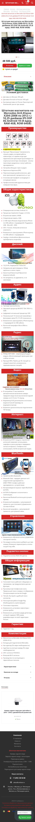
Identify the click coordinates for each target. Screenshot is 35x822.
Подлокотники (17, 764)
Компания (17, 735)
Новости (17, 741)
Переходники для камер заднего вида (17, 769)
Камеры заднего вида (17, 754)
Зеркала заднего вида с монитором (17, 756)
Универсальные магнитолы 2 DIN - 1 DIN (17, 761)
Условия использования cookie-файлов (17, 805)
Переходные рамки (17, 759)
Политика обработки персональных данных (17, 803)
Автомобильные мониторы (17, 767)
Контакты (17, 746)
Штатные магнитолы (17, 751)
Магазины (17, 744)
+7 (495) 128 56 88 (19, 778)
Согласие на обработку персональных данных (17, 807)
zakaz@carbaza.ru (19, 782)
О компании (17, 738)
